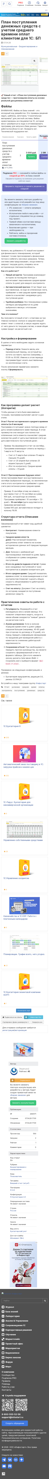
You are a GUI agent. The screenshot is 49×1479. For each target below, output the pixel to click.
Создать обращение (15, 1423)
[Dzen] (21, 1460)
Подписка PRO (9, 1378)
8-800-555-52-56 (11, 1414)
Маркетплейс (12, 1339)
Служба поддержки (15, 1395)
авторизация (21, 1030)
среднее (25, 687)
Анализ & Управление (16, 1321)
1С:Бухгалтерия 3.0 (18, 1197)
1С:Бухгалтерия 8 (12, 726)
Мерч (8, 1366)
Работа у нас (8, 1387)
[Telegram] (4, 1460)
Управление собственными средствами (23, 840)
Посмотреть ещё (24, 1010)
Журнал (9, 1307)
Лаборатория (12, 1316)
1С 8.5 (12, 1190)
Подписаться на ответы (13, 1017)
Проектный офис (14, 1343)
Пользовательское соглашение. (16, 1438)
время (33, 687)
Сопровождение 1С (15, 1325)
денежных (31, 690)
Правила (6, 1381)
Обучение (10, 1334)
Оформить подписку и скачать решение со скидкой (24, 187)
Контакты (6, 1390)
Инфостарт (41, 683)
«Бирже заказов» (29, 205)
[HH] (15, 1460)
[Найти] (45, 1300)
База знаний (11, 1311)
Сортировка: (15, 1022)
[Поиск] (9, 3)
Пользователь (16, 1176)
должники (16, 687)
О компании (8, 1372)
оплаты (41, 687)
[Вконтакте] (10, 1460)
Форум (9, 1362)
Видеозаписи (12, 1353)
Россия (13, 1211)
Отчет (6, 687)
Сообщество (8, 1375)
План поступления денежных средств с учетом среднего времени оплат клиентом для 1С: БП (21, 30)
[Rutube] (10, 1466)
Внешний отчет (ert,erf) (19, 1183)
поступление (19, 690)
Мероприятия (12, 1348)
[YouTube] (4, 1466)
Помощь (6, 1384)
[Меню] (3, 3)
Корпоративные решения (18, 1330)
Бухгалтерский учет (18, 1231)
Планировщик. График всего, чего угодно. (24, 954)
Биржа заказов (13, 1357)
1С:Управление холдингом (16, 878)
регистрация (8, 1030)
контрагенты (7, 690)
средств (41, 690)
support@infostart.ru (12, 1417)
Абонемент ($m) (17, 1238)
